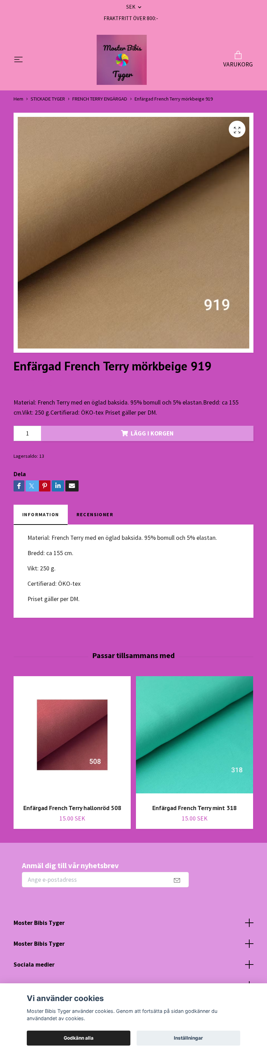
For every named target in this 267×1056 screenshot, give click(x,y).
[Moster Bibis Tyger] (122, 60)
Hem (18, 99)
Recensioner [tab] (95, 514)
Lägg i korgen (152, 433)
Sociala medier (34, 964)
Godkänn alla (79, 1038)
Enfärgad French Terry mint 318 (194, 808)
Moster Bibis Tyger (39, 923)
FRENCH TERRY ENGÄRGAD (99, 99)
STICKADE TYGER (48, 99)
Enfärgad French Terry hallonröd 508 (72, 808)
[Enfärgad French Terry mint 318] (194, 737)
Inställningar (188, 1038)
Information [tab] (40, 514)
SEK (131, 6)
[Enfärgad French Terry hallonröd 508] (72, 737)
